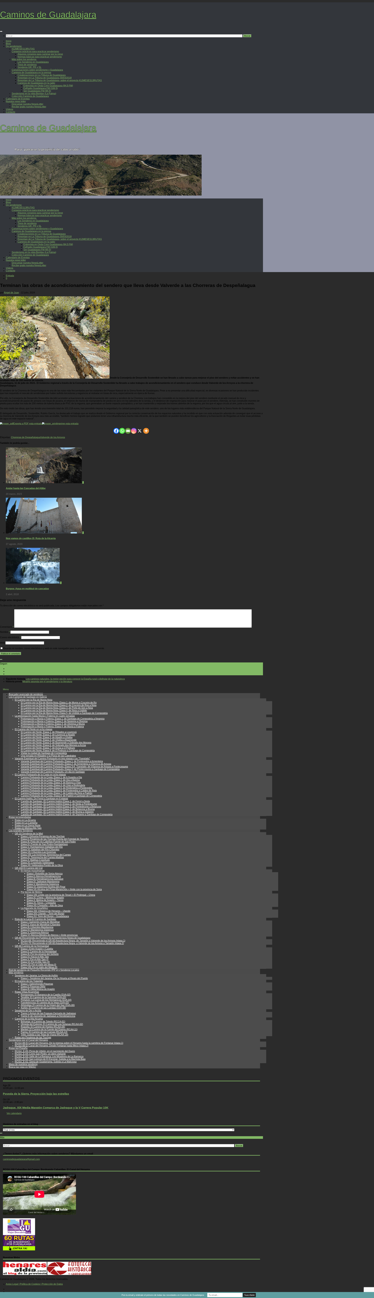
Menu (6, 689)
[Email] (128, 431)
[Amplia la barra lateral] (1, 659)
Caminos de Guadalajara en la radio (36, 83)
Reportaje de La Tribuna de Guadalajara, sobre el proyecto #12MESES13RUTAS (60, 80)
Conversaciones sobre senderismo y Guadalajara (37, 70)
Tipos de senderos (27, 64)
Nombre (5, 632)
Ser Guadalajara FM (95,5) (37, 91)
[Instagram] (134, 431)
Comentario (7, 627)
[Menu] (1, 31)
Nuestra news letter (16, 101)
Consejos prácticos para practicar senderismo (35, 51)
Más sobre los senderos (24, 59)
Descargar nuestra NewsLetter (27, 104)
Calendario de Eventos (18, 99)
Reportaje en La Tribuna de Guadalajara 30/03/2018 (45, 78)
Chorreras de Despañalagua (25, 437)
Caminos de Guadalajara (48, 15)
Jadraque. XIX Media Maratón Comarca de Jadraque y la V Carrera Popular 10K (55, 1107)
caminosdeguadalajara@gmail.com (21, 1159)
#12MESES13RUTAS (23, 49)
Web (2, 643)
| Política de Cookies (29, 1284)
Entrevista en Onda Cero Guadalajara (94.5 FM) (48, 85)
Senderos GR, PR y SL (29, 67)
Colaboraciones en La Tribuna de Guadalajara (42, 75)
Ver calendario (14, 1113)
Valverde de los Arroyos (52, 437)
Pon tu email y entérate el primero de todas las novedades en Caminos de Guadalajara (163, 1295)
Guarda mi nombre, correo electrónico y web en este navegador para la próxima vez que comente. (54, 648)
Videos (9, 109)
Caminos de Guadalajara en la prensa (31, 72)
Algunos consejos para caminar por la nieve (40, 54)
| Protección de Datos (51, 1284)
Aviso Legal (12, 1284)
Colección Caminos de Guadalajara (30, 96)
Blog (8, 43)
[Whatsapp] (122, 431)
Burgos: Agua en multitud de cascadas (27, 588)
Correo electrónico (10, 637)
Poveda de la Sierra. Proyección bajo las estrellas (36, 1093)
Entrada (10, 275)
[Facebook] (116, 431)
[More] (146, 431)
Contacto (10, 112)
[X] (140, 431)
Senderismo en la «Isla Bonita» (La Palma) (34, 93)
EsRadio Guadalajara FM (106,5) (40, 88)
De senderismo (14, 46)
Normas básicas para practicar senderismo (40, 56)
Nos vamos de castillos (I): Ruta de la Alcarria (31, 538)
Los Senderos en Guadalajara (33, 62)
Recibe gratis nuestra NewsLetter (29, 106)
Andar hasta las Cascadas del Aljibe (26, 488)
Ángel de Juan (11, 292)
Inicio (8, 41)
